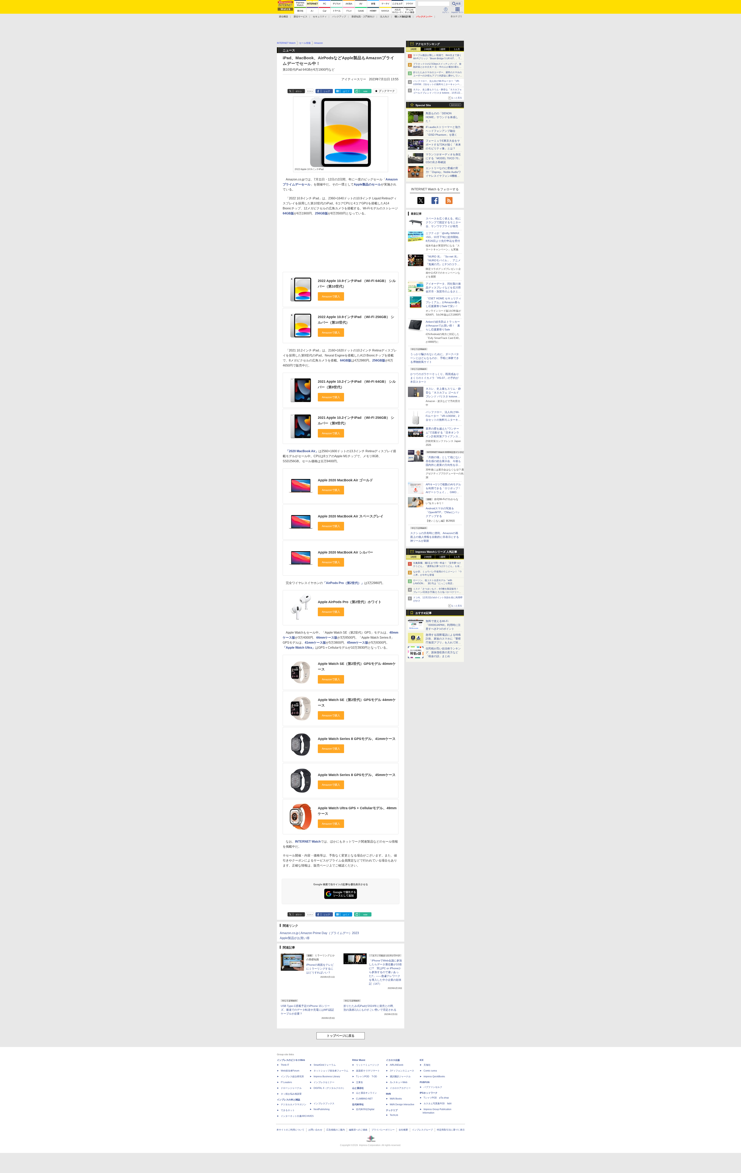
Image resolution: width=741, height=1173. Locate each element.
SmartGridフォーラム (325, 1065)
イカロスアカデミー (400, 1088)
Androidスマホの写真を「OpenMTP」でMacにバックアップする (443, 512)
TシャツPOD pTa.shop (436, 1097)
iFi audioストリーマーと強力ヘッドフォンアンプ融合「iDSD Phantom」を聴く (443, 130)
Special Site (423, 105)
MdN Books (396, 1098)
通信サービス (300, 16)
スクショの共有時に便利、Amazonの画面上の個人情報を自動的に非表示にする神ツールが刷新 (434, 536)
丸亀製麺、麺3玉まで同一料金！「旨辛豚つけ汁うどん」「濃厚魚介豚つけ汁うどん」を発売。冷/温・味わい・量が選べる (437, 566)
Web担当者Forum (290, 1070)
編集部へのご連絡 (358, 1129)
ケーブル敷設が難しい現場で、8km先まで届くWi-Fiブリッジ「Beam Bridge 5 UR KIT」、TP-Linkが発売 (437, 58)
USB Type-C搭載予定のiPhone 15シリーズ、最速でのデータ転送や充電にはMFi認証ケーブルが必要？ (307, 1009)
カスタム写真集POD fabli (438, 1103)
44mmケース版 (326, 637)
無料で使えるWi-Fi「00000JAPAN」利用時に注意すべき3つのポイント (443, 625)
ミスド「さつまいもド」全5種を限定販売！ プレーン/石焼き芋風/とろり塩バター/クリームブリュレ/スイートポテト (437, 592)
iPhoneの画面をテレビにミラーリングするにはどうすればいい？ (320, 968)
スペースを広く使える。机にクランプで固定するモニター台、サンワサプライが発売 (443, 222)
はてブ (346, 91)
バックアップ (339, 16)
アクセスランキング (427, 44)
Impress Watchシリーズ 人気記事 (436, 551)
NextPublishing (322, 1109)
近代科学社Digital (365, 1109)
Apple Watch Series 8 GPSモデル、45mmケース (357, 775)
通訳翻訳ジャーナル (400, 1076)
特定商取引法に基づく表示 (451, 1129)
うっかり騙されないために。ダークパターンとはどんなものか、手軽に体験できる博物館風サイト (434, 358)
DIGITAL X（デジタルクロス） (329, 1088)
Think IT (285, 1065)
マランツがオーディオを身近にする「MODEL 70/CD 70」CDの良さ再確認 (443, 158)
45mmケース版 (357, 642)
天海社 (427, 1065)
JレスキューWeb (398, 1082)
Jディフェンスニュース (402, 1070)
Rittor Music (358, 1060)
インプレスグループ (422, 1129)
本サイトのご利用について (290, 1129)
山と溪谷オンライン (366, 1093)
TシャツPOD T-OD (366, 1076)
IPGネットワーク (428, 1093)
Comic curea (430, 1070)
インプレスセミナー (324, 1082)
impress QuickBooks (434, 1076)
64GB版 (288, 213)
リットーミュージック (367, 1065)
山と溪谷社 (358, 1088)
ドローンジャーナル (291, 1088)
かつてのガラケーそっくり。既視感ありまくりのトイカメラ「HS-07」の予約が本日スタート (434, 377)
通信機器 (283, 16)
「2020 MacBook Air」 (302, 451)
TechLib (394, 1115)
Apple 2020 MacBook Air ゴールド (345, 480)
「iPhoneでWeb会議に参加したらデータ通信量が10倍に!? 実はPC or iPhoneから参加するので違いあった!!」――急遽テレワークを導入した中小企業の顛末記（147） (385, 972)
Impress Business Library (327, 1076)
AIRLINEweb (396, 1065)
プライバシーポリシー (383, 1129)
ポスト (299, 91)
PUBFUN (425, 1082)
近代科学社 (358, 1104)
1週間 (442, 49)
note (365, 91)
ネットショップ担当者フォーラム (331, 1070)
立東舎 (359, 1082)
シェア (327, 91)
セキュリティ (320, 16)
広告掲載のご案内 (335, 1129)
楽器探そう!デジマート (368, 1070)
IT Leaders (286, 1082)
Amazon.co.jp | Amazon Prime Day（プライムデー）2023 (319, 933)
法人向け (384, 16)
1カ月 (457, 49)
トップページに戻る (340, 1035)
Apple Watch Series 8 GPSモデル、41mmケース (357, 739)
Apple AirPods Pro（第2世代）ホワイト (349, 602)
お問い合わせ (315, 1129)
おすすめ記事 (423, 612)
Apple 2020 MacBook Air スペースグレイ (350, 516)
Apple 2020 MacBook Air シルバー (345, 552)
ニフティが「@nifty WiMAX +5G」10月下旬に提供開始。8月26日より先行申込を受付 (443, 237)
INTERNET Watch (308, 841)
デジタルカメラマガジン (293, 1104)
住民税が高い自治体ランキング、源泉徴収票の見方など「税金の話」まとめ (443, 652)
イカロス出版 (393, 1060)
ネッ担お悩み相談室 (291, 1094)
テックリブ (392, 1110)
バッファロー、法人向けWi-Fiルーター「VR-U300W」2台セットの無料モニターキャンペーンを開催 (437, 84)
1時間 (413, 49)
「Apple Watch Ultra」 (299, 647)
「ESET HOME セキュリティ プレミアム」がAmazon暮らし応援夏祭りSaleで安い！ (443, 302)
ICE (422, 1060)
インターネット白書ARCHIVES (297, 1116)
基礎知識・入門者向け (363, 16)
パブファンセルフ (433, 1087)
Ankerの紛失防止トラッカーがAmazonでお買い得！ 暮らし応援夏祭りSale (443, 325)
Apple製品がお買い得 (295, 938)
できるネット (288, 1110)
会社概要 (403, 1129)
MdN (388, 1094)
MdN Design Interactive (402, 1104)
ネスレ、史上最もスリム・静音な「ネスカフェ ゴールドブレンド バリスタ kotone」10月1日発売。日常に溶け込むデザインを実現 (443, 396)
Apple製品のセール (367, 184)
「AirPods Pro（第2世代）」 (343, 583)
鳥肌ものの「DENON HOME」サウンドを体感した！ (442, 117)
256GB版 (321, 213)
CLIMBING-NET (364, 1098)
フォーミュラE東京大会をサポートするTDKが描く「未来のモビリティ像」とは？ (443, 144)
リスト (310, 91)
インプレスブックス (324, 1103)
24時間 (427, 49)
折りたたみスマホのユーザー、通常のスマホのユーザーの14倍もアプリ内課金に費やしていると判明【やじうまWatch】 (437, 75)
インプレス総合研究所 (292, 1076)
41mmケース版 (315, 642)
